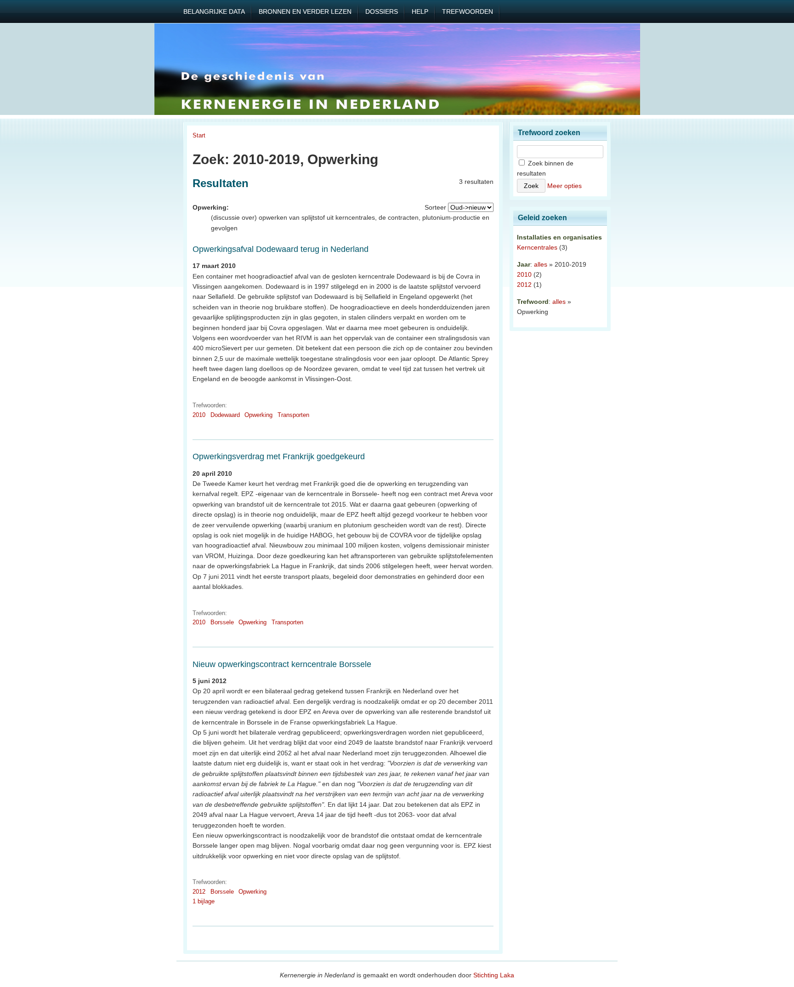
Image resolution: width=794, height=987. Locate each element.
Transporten (293, 414)
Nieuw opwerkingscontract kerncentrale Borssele (282, 664)
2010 (199, 414)
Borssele (222, 622)
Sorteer (435, 207)
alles (540, 264)
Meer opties (564, 185)
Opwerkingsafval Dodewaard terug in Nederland (281, 249)
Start (199, 135)
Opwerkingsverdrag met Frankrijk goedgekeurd (279, 456)
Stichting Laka (493, 975)
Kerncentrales (537, 247)
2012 (199, 891)
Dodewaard (225, 414)
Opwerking (258, 414)
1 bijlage (204, 901)
